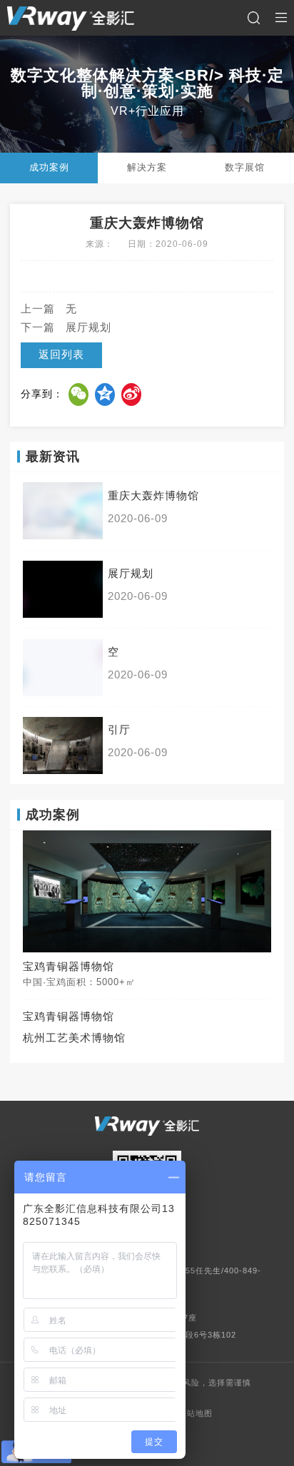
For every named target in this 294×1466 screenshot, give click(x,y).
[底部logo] (147, 1126)
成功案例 (49, 167)
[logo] (70, 18)
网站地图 (195, 1413)
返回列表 (61, 354)
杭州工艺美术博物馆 (74, 1038)
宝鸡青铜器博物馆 (68, 1016)
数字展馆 (245, 167)
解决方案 (147, 167)
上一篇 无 (49, 309)
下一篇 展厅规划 (66, 327)
